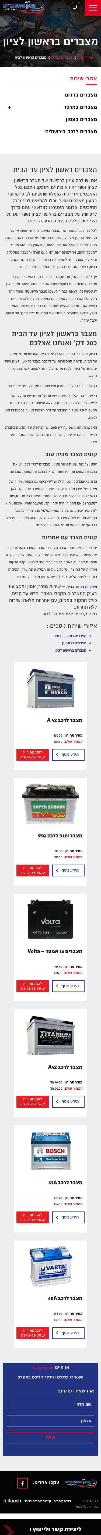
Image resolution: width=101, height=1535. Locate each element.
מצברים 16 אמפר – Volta (55, 951)
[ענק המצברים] (23, 7)
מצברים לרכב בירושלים (71, 131)
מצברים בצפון (81, 119)
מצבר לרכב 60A (65, 1298)
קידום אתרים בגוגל (38, 1501)
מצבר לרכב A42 (65, 1067)
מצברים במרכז (61, 57)
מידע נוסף (70, 754)
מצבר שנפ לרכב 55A (59, 836)
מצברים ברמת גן (74, 643)
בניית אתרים (62, 1501)
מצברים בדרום (81, 95)
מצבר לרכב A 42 (64, 720)
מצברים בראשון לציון (70, 650)
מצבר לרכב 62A (65, 1183)
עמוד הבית (85, 57)
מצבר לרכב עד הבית (82, 587)
